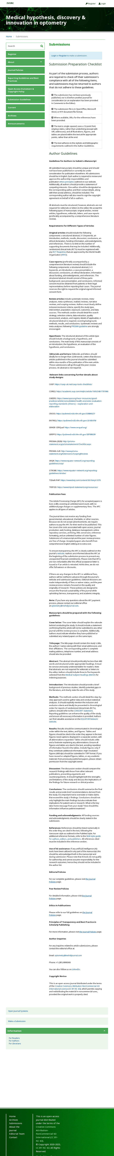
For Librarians (15, 1043)
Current (12, 107)
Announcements (16, 123)
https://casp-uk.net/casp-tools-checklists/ (73, 384)
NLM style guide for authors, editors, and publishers (75, 837)
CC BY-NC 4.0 (74, 988)
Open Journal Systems (18, 1011)
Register (92, 3)
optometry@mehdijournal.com (64, 605)
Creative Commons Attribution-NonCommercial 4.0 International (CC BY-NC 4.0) (47, 1133)
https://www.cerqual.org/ (76, 427)
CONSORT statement (83, 710)
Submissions (15, 1123)
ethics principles (66, 181)
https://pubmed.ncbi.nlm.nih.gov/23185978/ (76, 420)
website (60, 553)
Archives (12, 115)
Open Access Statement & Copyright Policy (21, 90)
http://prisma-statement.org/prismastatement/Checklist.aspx (70, 442)
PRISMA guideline (80, 326)
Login (103, 3)
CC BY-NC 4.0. (43, 1147)
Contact (13, 1137)
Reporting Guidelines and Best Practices (23, 79)
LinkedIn (76, 969)
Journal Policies (15, 70)
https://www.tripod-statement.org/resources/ (77, 487)
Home (9, 36)
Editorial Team (16, 1133)
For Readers (14, 1038)
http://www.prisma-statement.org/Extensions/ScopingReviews (68, 452)
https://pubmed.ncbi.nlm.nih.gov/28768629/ (76, 434)
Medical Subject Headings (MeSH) (80, 674)
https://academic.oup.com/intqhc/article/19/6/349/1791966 (82, 391)
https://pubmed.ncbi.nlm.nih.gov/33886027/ (75, 413)
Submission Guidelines (19, 99)
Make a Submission (17, 1021)
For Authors (14, 1040)
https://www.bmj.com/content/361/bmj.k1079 (80, 480)
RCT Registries (59, 252)
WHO (64, 254)
